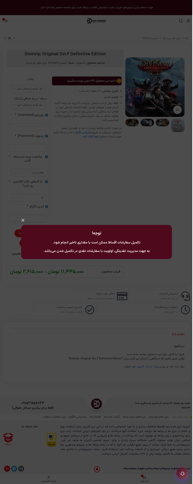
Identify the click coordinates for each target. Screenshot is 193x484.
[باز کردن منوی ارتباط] (182, 473)
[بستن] (23, 220)
